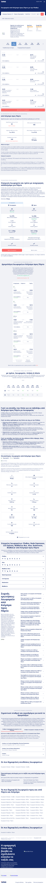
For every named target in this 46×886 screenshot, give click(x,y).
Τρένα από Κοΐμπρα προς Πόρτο (30, 780)
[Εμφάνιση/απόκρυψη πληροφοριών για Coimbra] (43, 754)
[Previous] (5, 386)
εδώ (37, 365)
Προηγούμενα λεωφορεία (19, 361)
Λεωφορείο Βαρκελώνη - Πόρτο (8, 802)
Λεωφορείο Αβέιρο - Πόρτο (36, 807)
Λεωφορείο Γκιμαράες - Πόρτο (23, 815)
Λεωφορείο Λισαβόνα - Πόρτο (22, 802)
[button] (28, 14)
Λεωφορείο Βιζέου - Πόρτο (36, 810)
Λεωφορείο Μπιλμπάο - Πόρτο (23, 804)
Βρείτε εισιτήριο (12, 125)
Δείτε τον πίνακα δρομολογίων (12, 141)
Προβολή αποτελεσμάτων (22, 278)
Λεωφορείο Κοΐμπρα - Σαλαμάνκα (38, 796)
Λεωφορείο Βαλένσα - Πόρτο (22, 807)
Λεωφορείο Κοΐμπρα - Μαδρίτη (23, 796)
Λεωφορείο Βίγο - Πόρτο (6, 810)
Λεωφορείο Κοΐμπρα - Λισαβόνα (23, 767)
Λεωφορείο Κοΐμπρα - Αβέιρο (7, 799)
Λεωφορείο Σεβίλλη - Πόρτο (7, 804)
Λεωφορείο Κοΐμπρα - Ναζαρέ (8, 767)
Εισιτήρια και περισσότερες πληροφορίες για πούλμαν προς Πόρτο (34, 782)
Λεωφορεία (11, 838)
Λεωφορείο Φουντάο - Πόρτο (37, 818)
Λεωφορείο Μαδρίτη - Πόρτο (37, 802)
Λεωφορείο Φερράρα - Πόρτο (7, 812)
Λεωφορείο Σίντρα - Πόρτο (7, 820)
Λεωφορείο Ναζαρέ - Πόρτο (36, 812)
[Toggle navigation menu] (44, 1)
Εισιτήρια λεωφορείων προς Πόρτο (24, 838)
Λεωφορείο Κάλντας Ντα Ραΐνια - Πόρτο (10, 818)
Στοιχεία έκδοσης (19, 882)
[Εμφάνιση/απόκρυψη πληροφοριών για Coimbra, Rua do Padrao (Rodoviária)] (43, 749)
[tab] (8, 47)
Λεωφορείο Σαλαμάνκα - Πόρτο (8, 807)
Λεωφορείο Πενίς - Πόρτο (36, 815)
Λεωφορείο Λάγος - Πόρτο (7, 815)
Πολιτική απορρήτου (38, 882)
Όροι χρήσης (28, 882)
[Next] (43, 43)
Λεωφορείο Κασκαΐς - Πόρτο (22, 818)
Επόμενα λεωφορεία (28, 361)
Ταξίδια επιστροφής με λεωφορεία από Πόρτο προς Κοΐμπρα (10, 780)
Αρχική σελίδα (4, 838)
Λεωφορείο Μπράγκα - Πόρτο (22, 810)
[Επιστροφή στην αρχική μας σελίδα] (3, 1)
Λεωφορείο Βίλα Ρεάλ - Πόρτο (22, 812)
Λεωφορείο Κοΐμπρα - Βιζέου (22, 799)
